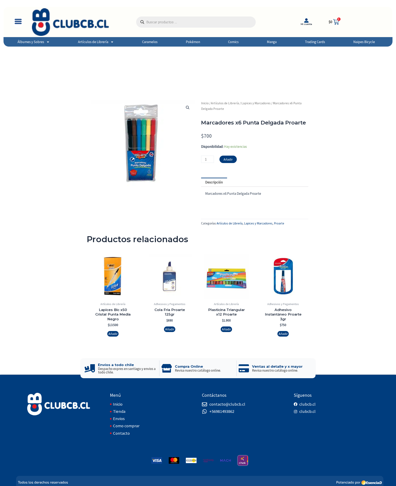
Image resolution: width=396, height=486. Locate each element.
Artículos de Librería (225, 103)
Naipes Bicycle (364, 42)
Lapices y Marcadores (256, 103)
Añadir (228, 159)
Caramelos (150, 42)
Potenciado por (348, 482)
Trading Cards (315, 42)
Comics (233, 42)
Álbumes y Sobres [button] (31, 42)
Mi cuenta (306, 24)
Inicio (205, 103)
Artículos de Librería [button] (93, 42)
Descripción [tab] (214, 182)
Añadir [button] (113, 334)
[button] (18, 22)
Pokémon (193, 42)
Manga (272, 42)
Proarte (279, 223)
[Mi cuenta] (306, 20)
